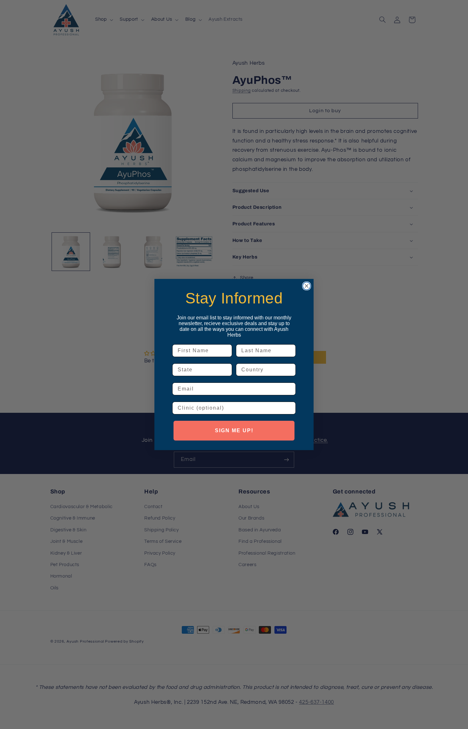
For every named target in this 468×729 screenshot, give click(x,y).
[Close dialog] (306, 286)
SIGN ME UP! (234, 430)
